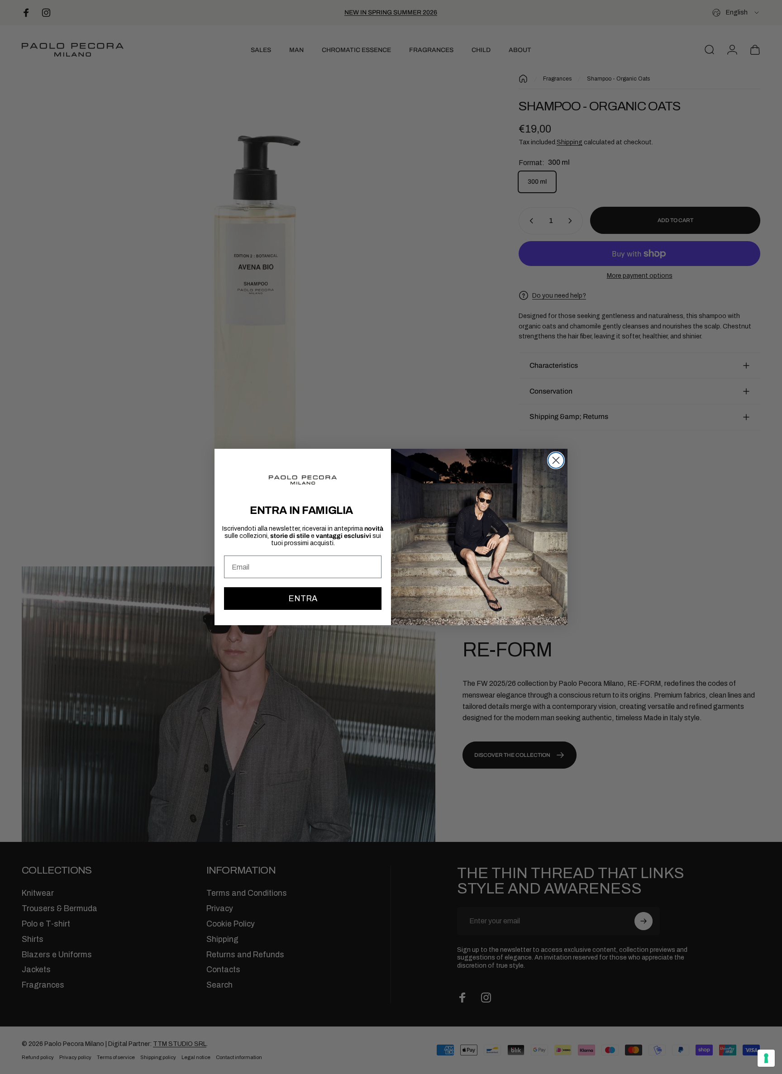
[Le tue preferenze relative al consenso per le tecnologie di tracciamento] (766, 1058)
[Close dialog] (556, 460)
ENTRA (302, 598)
